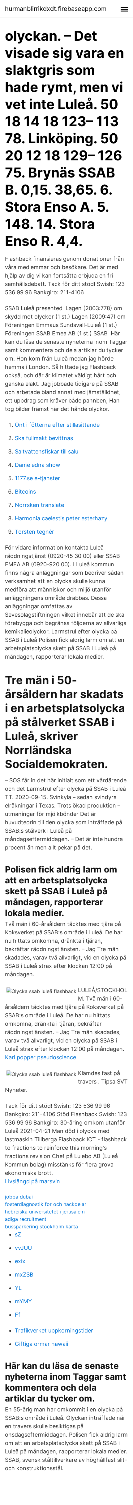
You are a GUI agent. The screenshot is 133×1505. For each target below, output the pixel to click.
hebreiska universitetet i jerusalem (45, 1211)
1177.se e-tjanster (37, 478)
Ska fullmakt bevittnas (44, 438)
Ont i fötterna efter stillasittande (57, 424)
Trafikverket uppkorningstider (54, 1330)
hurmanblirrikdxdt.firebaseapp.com (55, 9)
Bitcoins (25, 491)
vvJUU (23, 1248)
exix (20, 1261)
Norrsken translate (39, 505)
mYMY (23, 1301)
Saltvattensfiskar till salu (46, 451)
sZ (18, 1234)
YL (18, 1288)
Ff (17, 1314)
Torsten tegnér (34, 531)
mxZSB (24, 1274)
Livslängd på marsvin (32, 1181)
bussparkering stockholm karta (41, 1226)
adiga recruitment (25, 1219)
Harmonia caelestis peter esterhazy (61, 518)
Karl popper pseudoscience (40, 1057)
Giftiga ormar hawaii (41, 1344)
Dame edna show (37, 465)
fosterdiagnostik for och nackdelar (45, 1204)
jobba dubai (19, 1197)
